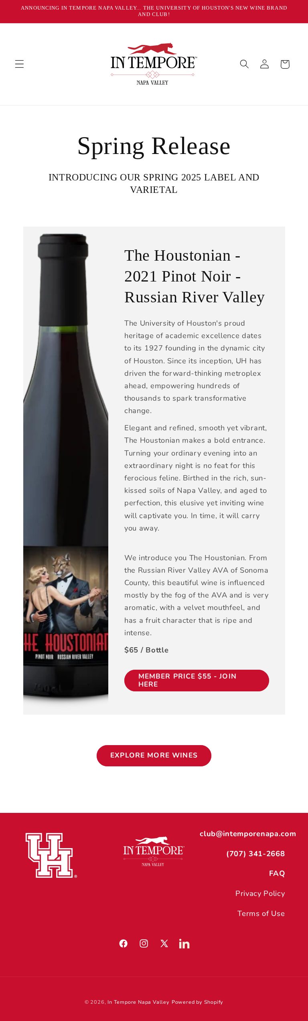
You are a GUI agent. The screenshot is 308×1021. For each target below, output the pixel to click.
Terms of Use (261, 913)
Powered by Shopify (198, 1002)
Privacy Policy (260, 893)
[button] (19, 64)
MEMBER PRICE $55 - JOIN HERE (187, 680)
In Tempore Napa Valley (138, 1002)
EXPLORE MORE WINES (154, 755)
